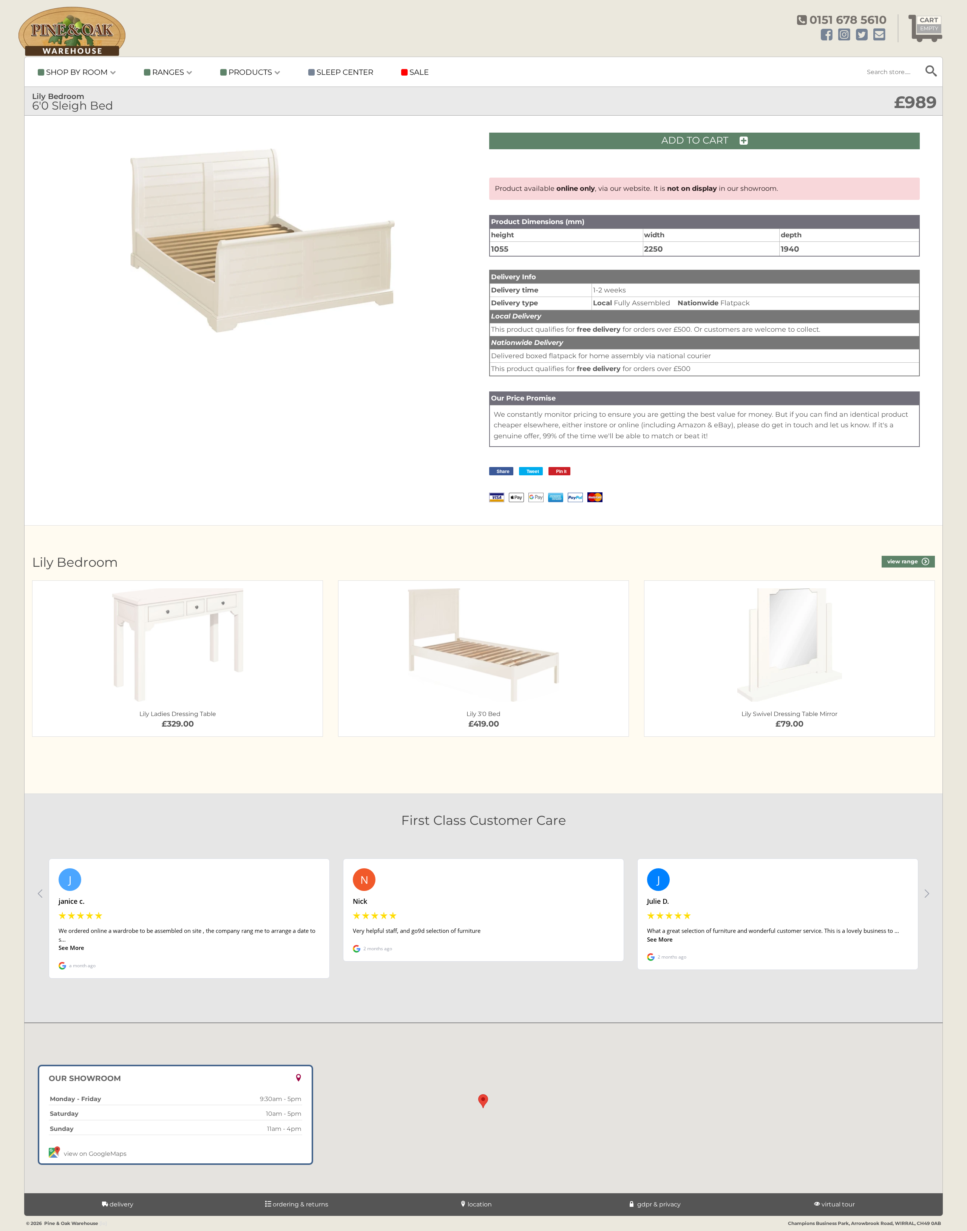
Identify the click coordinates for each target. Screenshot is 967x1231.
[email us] (879, 35)
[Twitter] (862, 35)
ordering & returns (299, 1204)
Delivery (120, 1204)
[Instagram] (844, 35)
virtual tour (837, 1204)
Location (479, 1204)
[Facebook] (827, 35)
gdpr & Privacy (658, 1204)
